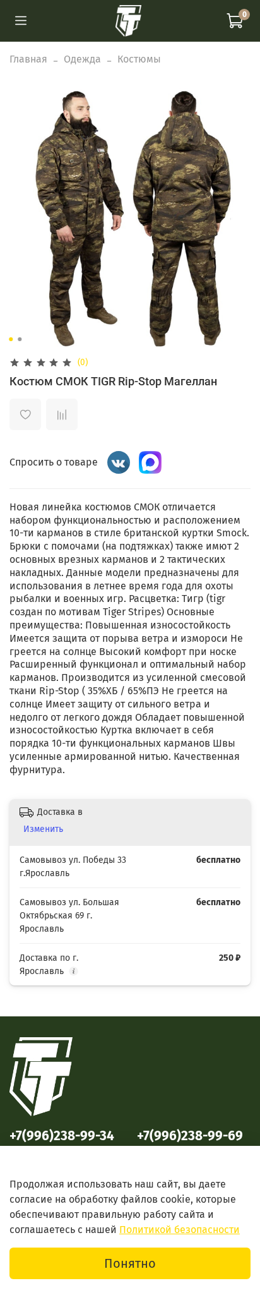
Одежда (82, 59)
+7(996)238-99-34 (61, 1136)
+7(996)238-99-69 (190, 1136)
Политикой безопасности (179, 1230)
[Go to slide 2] (19, 339)
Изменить (43, 829)
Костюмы (139, 59)
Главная (28, 59)
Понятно (130, 1263)
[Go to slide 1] (11, 339)
